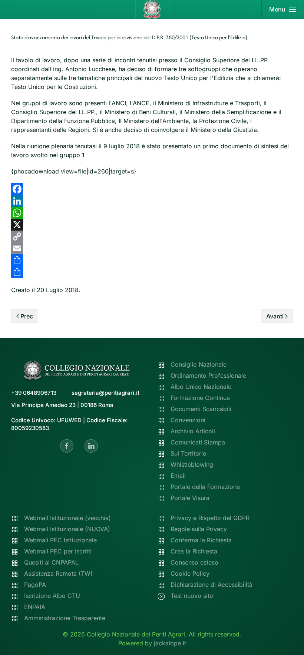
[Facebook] (152, 189)
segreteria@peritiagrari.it (105, 392)
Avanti (275, 316)
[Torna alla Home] (152, 9)
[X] (152, 225)
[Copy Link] (152, 236)
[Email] (152, 248)
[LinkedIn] (152, 201)
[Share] (152, 260)
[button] (283, 9)
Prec (26, 316)
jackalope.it (170, 643)
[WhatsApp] (152, 213)
